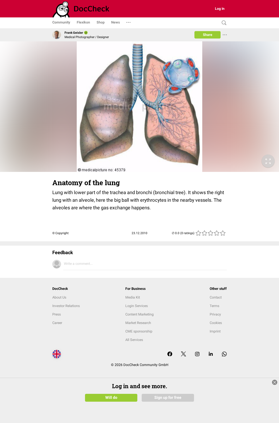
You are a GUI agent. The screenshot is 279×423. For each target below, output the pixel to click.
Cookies (216, 323)
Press (56, 314)
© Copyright (60, 233)
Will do (111, 397)
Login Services (136, 306)
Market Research (138, 323)
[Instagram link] (197, 354)
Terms (214, 306)
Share (207, 35)
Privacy (215, 314)
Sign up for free (167, 397)
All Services (134, 340)
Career (57, 323)
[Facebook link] (169, 354)
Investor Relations (66, 306)
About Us (59, 297)
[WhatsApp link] (224, 354)
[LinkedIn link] (210, 354)
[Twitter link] (183, 354)
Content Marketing (139, 314)
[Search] (223, 23)
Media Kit (132, 297)
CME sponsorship (138, 331)
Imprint (215, 331)
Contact (216, 297)
